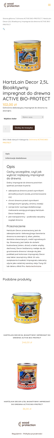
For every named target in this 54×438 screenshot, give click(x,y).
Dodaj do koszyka (24, 128)
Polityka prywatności (32, 434)
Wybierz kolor (10, 119)
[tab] (27, 154)
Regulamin (17, 434)
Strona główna (9, 18)
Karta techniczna (33, 266)
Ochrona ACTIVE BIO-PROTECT (29, 18)
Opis (7, 154)
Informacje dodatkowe (15, 158)
